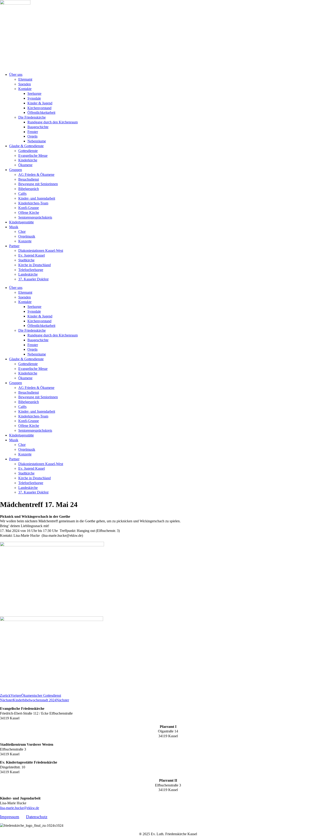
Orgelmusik (26, 236)
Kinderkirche (27, 160)
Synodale (34, 98)
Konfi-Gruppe (28, 208)
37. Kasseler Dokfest (33, 279)
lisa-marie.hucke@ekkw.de (19, 808)
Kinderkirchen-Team (33, 203)
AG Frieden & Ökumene (36, 174)
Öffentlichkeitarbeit (41, 112)
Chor (22, 231)
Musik (13, 227)
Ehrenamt (25, 79)
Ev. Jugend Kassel (31, 255)
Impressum (9, 816)
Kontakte (25, 89)
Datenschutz (36, 816)
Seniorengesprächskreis (35, 217)
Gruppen (15, 170)
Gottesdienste (28, 151)
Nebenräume (36, 141)
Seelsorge (34, 93)
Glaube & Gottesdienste (26, 146)
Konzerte (25, 241)
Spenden (24, 84)
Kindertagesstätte (21, 222)
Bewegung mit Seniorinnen (38, 184)
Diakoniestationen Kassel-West (40, 250)
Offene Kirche (28, 212)
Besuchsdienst (28, 179)
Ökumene (25, 165)
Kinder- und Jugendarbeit (36, 198)
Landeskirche (28, 274)
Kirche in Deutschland (34, 265)
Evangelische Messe (33, 155)
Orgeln (32, 136)
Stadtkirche (26, 260)
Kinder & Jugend (39, 103)
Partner (14, 246)
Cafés (22, 193)
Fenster (32, 132)
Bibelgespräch (28, 189)
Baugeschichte (37, 127)
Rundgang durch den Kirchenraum (52, 122)
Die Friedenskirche (32, 117)
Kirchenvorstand (39, 108)
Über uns (15, 74)
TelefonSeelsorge (30, 270)
